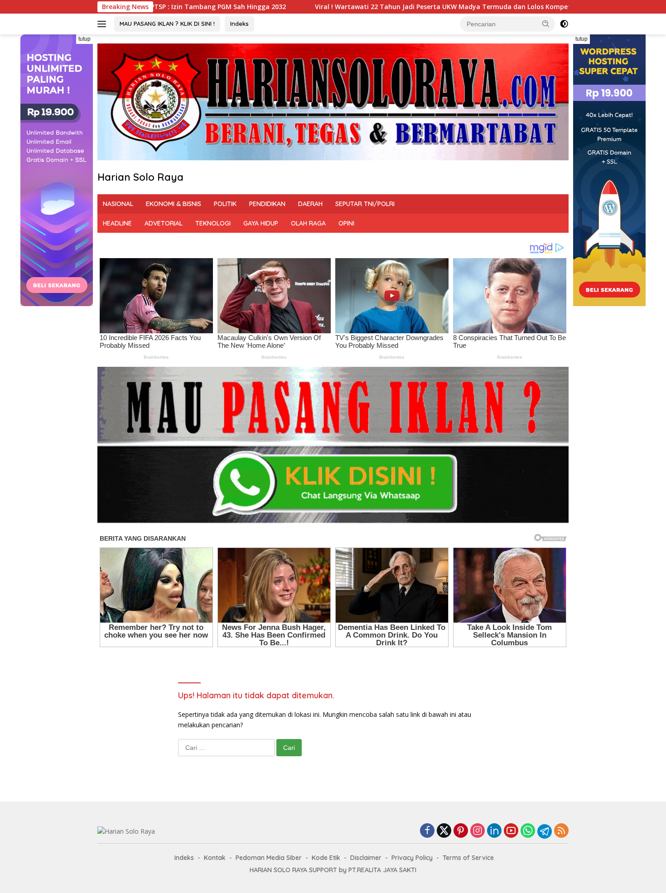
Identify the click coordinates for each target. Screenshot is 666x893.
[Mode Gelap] (564, 24)
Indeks (239, 23)
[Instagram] (477, 831)
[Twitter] (444, 831)
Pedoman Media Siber (269, 858)
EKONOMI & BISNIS (173, 204)
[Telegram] (544, 831)
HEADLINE (117, 223)
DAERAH (310, 204)
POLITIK (225, 204)
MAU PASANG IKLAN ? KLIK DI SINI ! (167, 23)
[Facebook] (427, 831)
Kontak (215, 858)
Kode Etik (326, 858)
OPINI (346, 223)
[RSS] (561, 831)
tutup (84, 39)
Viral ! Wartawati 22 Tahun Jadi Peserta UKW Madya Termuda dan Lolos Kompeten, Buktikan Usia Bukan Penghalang (399, 7)
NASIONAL (118, 204)
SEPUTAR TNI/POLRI (365, 204)
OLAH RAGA (308, 223)
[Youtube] (511, 831)
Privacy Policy (412, 858)
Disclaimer (365, 858)
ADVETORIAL (164, 223)
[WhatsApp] (528, 831)
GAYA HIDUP (260, 223)
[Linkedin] (494, 831)
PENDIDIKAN (267, 204)
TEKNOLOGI (213, 223)
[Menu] (103, 24)
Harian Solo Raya (140, 177)
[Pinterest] (461, 831)
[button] (546, 23)
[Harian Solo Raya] (126, 830)
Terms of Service (468, 858)
